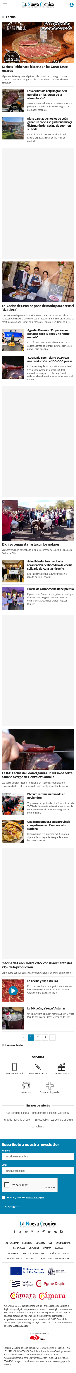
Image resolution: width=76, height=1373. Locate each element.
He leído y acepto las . (25, 1198)
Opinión (47, 1248)
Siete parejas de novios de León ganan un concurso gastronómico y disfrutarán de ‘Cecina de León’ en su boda (49, 124)
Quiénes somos (14, 1258)
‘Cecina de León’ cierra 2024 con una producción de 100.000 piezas (49, 359)
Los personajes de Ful (62, 1120)
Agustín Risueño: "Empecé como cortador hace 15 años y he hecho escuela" (48, 334)
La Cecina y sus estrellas (42, 981)
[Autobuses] (26, 1088)
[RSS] (62, 1232)
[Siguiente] (52, 1037)
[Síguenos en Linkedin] (38, 1232)
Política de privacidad (34, 1254)
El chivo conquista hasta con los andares (30, 544)
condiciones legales (35, 1198)
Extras (59, 1248)
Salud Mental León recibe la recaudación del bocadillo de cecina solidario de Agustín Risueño (49, 565)
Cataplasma (38, 1126)
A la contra (64, 1113)
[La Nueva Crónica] (38, 1226)
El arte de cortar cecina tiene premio (50, 589)
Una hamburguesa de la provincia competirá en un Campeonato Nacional (48, 825)
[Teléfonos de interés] (15, 1069)
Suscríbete (12, 1207)
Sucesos (40, 1243)
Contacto (31, 1258)
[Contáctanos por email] (56, 1232)
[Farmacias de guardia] (49, 1088)
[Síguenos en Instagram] (32, 1232)
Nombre (6, 1151)
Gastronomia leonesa (17, 1113)
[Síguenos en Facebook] (14, 1232)
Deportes (34, 1248)
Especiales (19, 1248)
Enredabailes (42, 1120)
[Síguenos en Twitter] (20, 1232)
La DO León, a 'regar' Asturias (46, 1008)
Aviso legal (13, 1254)
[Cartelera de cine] (61, 1069)
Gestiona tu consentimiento (55, 1258)
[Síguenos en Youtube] (26, 1232)
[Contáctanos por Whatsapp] (44, 1232)
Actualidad (12, 1243)
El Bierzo (27, 1243)
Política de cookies (59, 1254)
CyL (50, 1243)
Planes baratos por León (43, 1113)
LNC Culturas (63, 1243)
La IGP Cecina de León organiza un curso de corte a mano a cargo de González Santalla (37, 775)
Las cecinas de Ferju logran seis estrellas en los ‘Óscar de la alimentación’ (47, 95)
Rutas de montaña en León (17, 1120)
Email (4, 1165)
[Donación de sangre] (38, 1069)
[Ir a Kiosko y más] (50, 1232)
